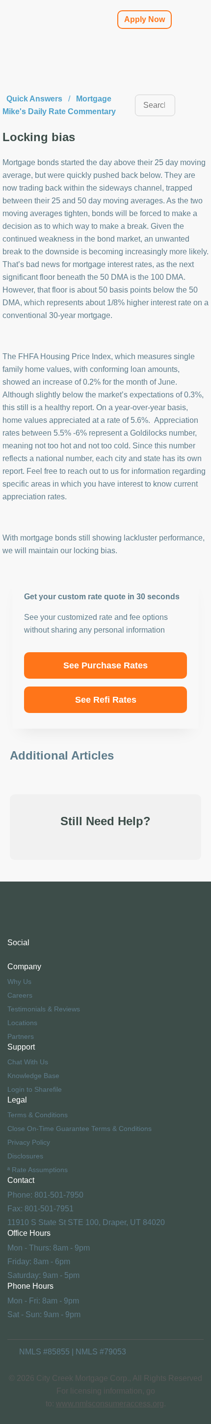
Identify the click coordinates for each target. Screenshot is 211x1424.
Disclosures (25, 1156)
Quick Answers (34, 99)
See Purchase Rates (105, 665)
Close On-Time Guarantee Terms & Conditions (79, 1128)
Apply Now (144, 19)
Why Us (19, 981)
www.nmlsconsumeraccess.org (110, 1403)
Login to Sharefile (34, 1089)
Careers (19, 995)
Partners (20, 1036)
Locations (22, 1023)
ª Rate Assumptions (37, 1170)
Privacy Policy (28, 1142)
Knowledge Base (33, 1076)
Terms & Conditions (37, 1115)
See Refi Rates (105, 700)
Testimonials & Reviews (43, 1009)
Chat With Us (27, 1062)
